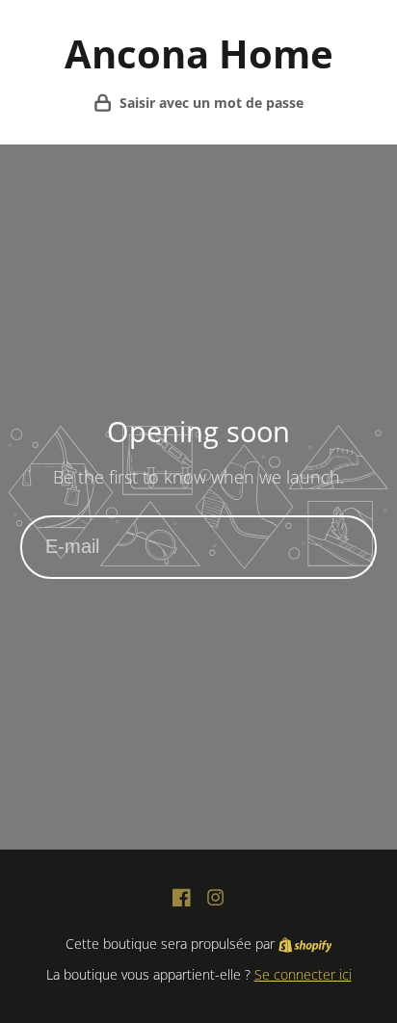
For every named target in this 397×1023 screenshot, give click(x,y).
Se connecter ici (303, 974)
